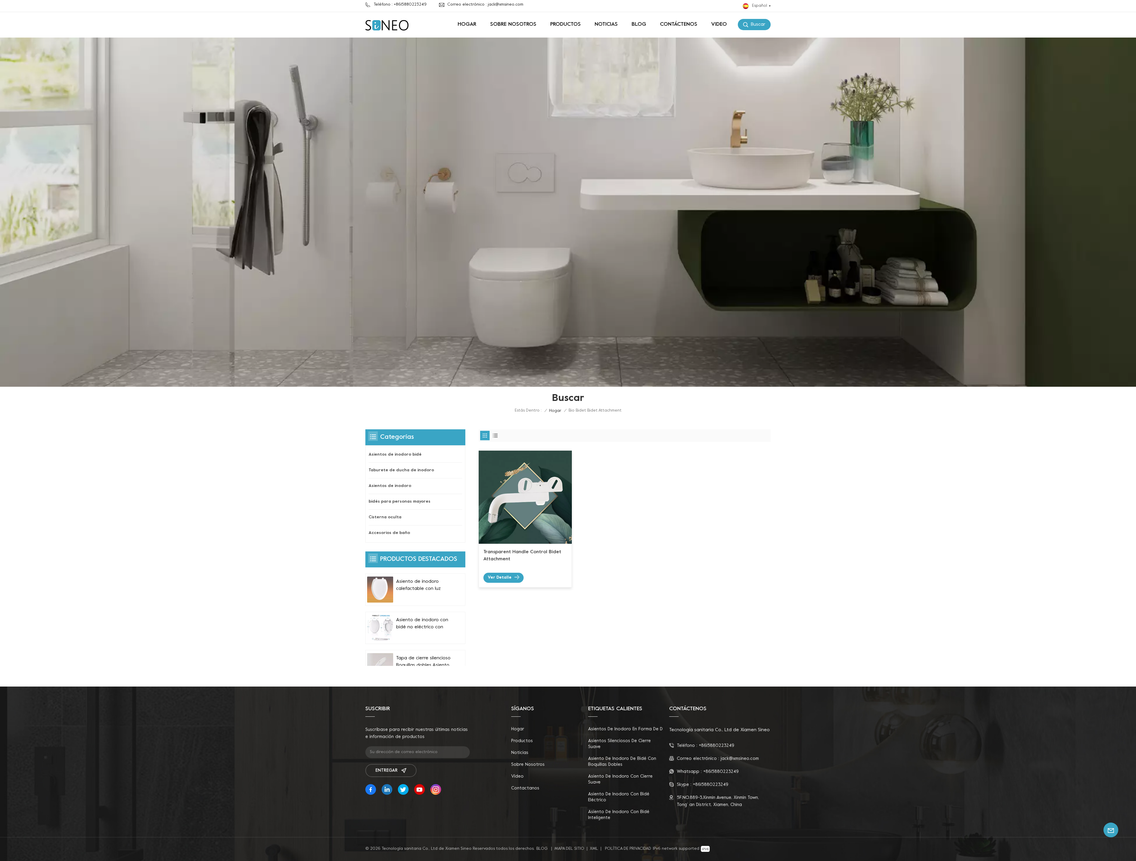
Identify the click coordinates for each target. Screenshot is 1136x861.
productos (522, 741)
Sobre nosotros (513, 24)
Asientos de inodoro (390, 486)
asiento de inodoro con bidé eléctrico (618, 797)
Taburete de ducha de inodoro (401, 470)
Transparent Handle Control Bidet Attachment (522, 555)
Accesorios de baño (389, 533)
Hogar (467, 24)
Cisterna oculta (385, 517)
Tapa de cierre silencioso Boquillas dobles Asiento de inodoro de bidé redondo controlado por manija (423, 662)
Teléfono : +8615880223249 (400, 5)
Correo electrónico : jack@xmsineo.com (485, 5)
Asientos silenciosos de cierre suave (619, 744)
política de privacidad (628, 849)
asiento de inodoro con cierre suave (620, 779)
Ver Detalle (499, 578)
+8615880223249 (716, 746)
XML (594, 849)
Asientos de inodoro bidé (395, 455)
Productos (565, 24)
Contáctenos (678, 24)
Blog (639, 24)
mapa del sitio (569, 849)
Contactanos (525, 788)
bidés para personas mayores (399, 502)
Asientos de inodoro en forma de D (625, 729)
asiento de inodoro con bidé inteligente (618, 815)
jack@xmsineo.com (740, 759)
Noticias (606, 24)
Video (719, 24)
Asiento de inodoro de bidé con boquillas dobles (622, 762)
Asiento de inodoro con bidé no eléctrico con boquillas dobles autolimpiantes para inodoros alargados (422, 624)
